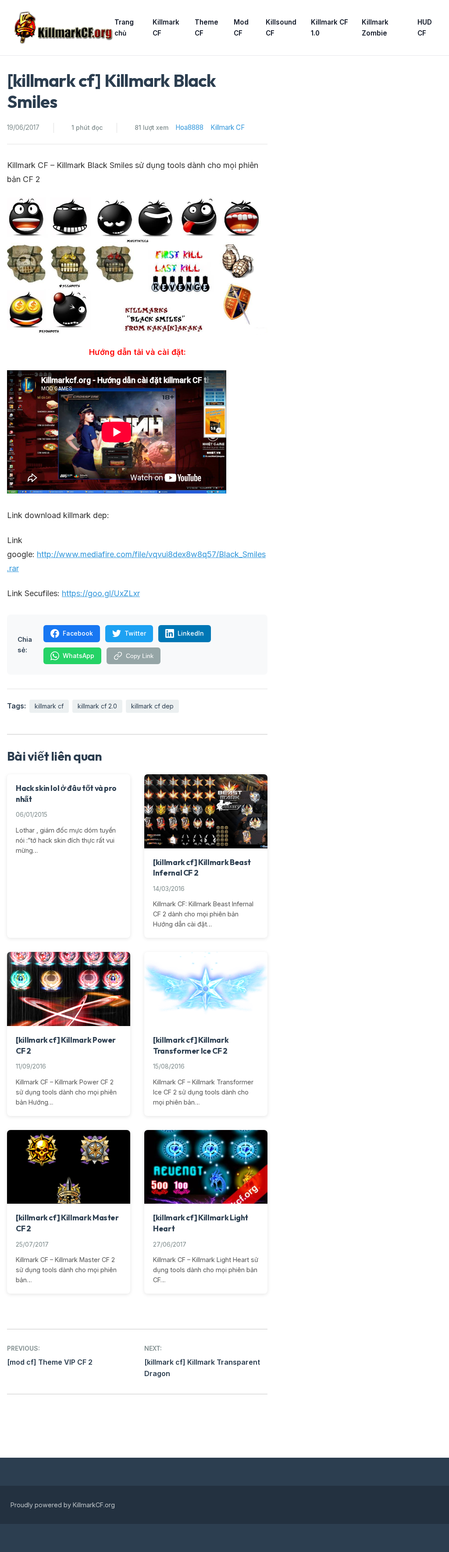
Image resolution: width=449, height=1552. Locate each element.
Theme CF (206, 28)
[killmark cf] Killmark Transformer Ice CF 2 (190, 1045)
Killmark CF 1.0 (329, 28)
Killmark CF (166, 28)
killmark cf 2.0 (97, 706)
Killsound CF (281, 28)
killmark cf (49, 706)
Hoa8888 (189, 127)
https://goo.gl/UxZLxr (101, 593)
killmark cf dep (152, 706)
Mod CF (241, 28)
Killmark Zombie (375, 28)
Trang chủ (124, 28)
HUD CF (424, 28)
